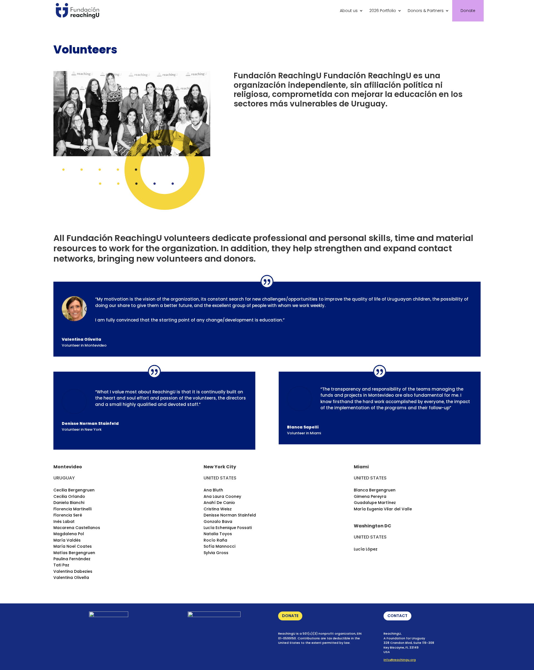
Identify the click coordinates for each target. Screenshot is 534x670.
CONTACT (397, 615)
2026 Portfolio (382, 10)
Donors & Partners (426, 10)
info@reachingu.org (400, 659)
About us (349, 10)
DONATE (290, 615)
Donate (468, 10)
